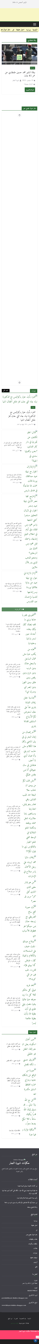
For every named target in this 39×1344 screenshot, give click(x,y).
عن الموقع (10, 1318)
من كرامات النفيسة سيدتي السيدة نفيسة (27, 1186)
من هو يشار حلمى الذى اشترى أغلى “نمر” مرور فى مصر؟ (12, 890)
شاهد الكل (5, 390)
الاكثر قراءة (18, 609)
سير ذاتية (32, 68)
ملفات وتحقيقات (33, 1239)
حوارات (33, 407)
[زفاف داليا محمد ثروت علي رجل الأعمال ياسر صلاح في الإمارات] (29, 867)
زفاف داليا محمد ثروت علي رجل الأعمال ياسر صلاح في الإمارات (13, 865)
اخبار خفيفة (20, 29)
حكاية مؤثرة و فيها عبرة (14, 1130)
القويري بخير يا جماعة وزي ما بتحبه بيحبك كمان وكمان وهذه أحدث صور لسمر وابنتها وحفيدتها (13, 627)
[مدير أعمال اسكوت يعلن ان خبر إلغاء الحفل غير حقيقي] (29, 1046)
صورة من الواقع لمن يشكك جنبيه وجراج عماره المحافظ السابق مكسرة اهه (13, 1080)
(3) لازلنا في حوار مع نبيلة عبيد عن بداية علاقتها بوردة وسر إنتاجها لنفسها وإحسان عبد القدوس (13, 585)
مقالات (35, 1248)
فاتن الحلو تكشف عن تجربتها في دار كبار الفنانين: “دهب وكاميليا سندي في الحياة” (12, 445)
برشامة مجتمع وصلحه (32, 1207)
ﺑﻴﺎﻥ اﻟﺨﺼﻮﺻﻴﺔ (23, 1318)
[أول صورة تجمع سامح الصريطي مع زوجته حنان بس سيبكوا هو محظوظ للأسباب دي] (29, 921)
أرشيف (35, 1262)
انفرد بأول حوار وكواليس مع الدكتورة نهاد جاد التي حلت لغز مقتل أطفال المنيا (21, 416)
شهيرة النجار (15, 80)
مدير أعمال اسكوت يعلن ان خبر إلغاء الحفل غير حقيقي (13, 1045)
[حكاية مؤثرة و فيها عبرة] (29, 1132)
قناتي (36, 1267)
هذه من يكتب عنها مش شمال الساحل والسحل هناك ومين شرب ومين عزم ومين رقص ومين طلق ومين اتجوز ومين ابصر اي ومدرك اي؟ (13, 669)
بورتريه (28, 29)
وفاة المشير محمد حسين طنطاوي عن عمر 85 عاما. (20, 74)
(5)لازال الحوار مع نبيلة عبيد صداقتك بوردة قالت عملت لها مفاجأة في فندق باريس (14, 477)
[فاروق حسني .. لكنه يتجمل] (29, 1062)
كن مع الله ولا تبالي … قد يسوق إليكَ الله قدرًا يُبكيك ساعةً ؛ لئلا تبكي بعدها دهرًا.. (13, 1110)
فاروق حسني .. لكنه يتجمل (13, 1060)
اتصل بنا (16, 1318)
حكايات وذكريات (32, 1244)
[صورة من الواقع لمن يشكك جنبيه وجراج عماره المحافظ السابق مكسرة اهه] (29, 1082)
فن (13, 29)
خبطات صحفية (33, 1257)
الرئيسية (35, 29)
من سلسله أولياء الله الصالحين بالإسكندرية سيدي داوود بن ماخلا (20, 1202)
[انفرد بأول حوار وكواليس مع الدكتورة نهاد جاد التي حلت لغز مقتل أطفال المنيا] (19, 399)
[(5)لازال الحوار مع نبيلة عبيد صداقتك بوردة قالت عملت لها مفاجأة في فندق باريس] (30, 479)
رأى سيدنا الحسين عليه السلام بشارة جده (27, 1198)
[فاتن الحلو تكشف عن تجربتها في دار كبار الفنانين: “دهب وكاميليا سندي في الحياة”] (30, 446)
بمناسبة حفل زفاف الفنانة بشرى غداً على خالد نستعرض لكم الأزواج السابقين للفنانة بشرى (13, 710)
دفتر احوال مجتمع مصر (31, 1234)
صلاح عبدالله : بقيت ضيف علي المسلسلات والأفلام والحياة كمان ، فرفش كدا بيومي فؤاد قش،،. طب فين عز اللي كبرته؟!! (12, 959)
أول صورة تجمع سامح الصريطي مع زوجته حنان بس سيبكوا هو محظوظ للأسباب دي (12, 919)
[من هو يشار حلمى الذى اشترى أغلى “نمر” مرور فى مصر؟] (29, 892)
